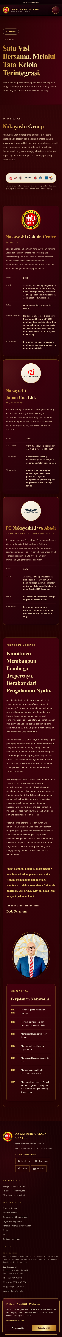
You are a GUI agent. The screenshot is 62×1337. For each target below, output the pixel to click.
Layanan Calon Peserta (13, 1291)
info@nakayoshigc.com (13, 1286)
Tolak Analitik (18, 1328)
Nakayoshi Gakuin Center (14, 1186)
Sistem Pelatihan (10, 1212)
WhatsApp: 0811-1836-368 (14, 1282)
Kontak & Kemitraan (11, 1239)
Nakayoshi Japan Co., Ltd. (14, 1191)
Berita (5, 1230)
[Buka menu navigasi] (55, 10)
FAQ (4, 1234)
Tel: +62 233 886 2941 (13, 1278)
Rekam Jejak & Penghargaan (15, 1217)
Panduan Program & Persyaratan (17, 1226)
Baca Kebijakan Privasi (15, 1320)
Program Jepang (10, 1208)
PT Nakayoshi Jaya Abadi (14, 1195)
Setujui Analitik (44, 1328)
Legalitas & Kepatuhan (12, 1221)
